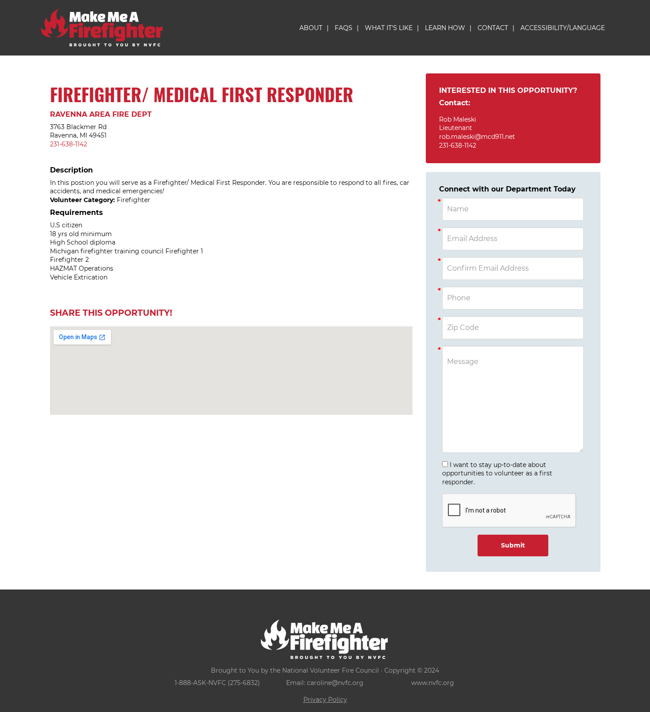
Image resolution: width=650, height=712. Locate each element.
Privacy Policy (325, 699)
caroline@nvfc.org (335, 683)
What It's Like (389, 28)
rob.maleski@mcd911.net (477, 137)
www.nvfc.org (432, 683)
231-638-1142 (68, 144)
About (310, 28)
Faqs (343, 28)
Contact (493, 28)
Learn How (445, 28)
